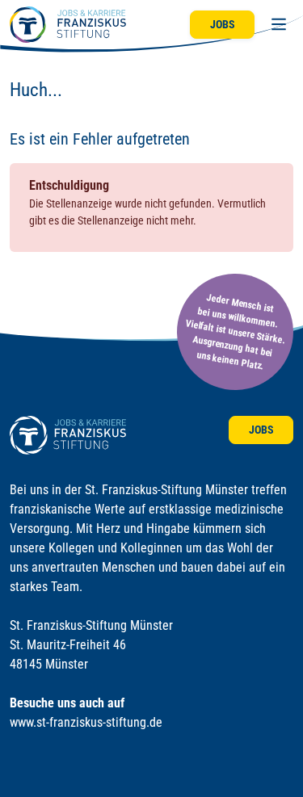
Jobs (222, 24)
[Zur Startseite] (68, 24)
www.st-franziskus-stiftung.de (86, 722)
